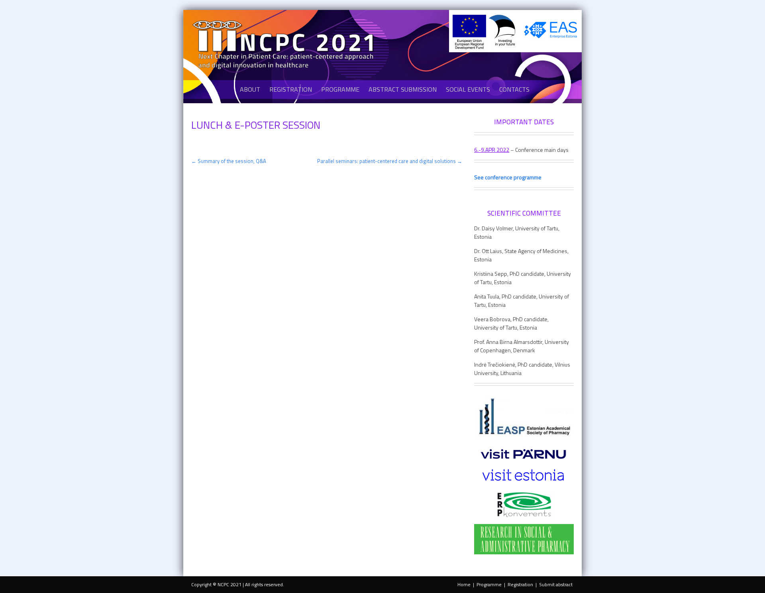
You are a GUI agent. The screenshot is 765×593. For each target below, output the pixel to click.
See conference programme (507, 177)
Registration (520, 584)
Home (464, 584)
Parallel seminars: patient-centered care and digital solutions (389, 161)
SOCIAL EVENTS (468, 89)
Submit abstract (556, 584)
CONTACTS (514, 89)
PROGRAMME (340, 89)
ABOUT (250, 89)
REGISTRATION (290, 89)
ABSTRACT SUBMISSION (403, 89)
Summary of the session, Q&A (228, 161)
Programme (489, 584)
